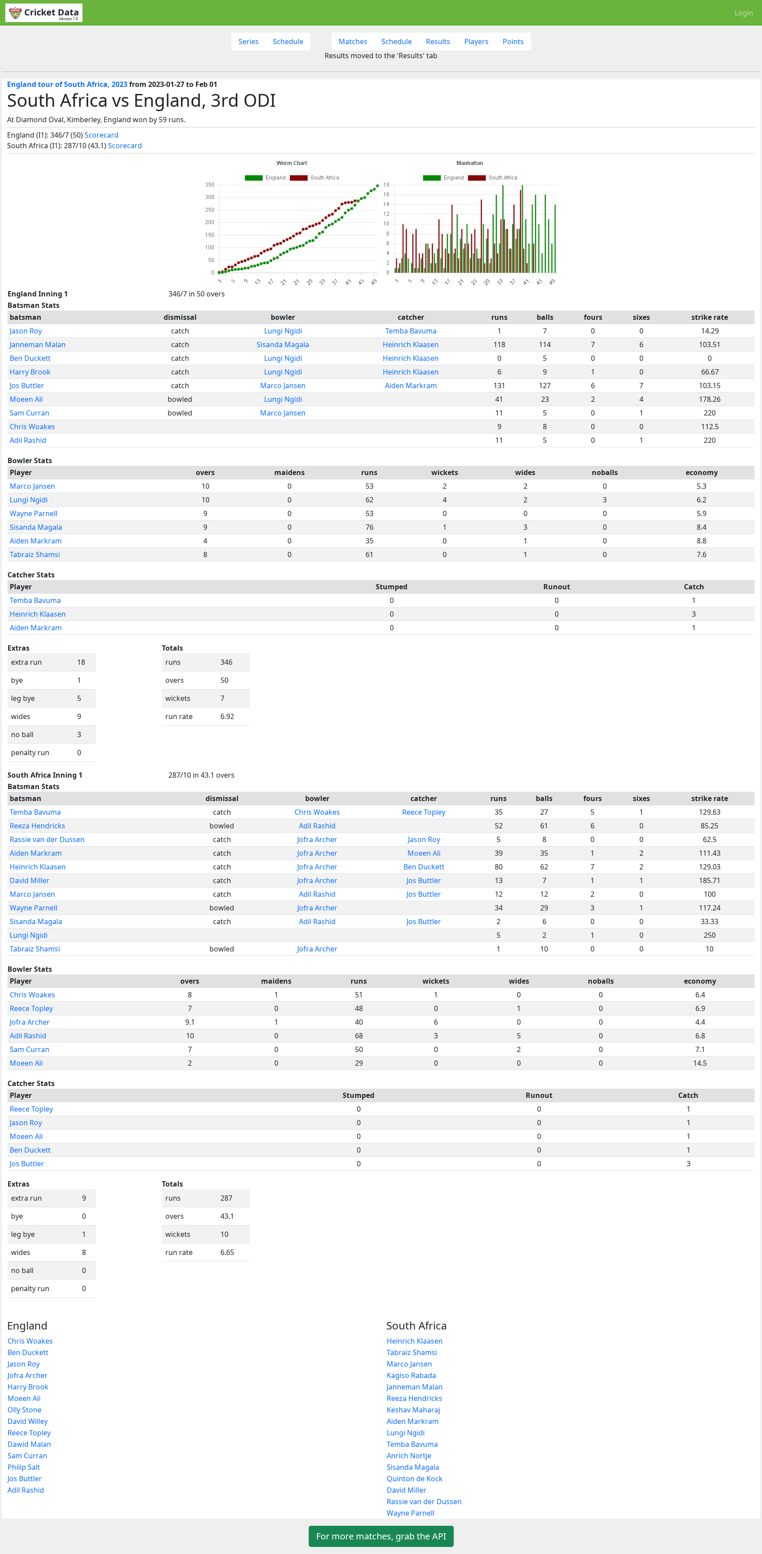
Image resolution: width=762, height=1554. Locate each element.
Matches (353, 41)
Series (249, 41)
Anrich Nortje (409, 1455)
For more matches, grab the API (381, 1536)
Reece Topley (423, 812)
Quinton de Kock (415, 1478)
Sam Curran (29, 413)
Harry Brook (30, 372)
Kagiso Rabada (411, 1375)
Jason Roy (26, 331)
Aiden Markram (411, 385)
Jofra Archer (317, 839)
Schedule (288, 41)
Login (744, 13)
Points (513, 41)
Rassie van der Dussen (47, 839)
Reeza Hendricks (37, 826)
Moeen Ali (26, 399)
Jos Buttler (27, 385)
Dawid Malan (29, 1444)
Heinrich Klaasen (411, 344)
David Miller (29, 880)
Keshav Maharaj (413, 1410)
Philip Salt (23, 1467)
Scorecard (102, 135)
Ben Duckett (30, 358)
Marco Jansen (283, 385)
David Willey (27, 1421)
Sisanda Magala (283, 344)
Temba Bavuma (411, 331)
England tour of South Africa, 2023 (67, 84)
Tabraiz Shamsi (35, 554)
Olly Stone (24, 1410)
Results (438, 41)
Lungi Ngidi (283, 331)
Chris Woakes (32, 426)
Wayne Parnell (33, 513)
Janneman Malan (38, 344)
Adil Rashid (28, 440)
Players (476, 41)
